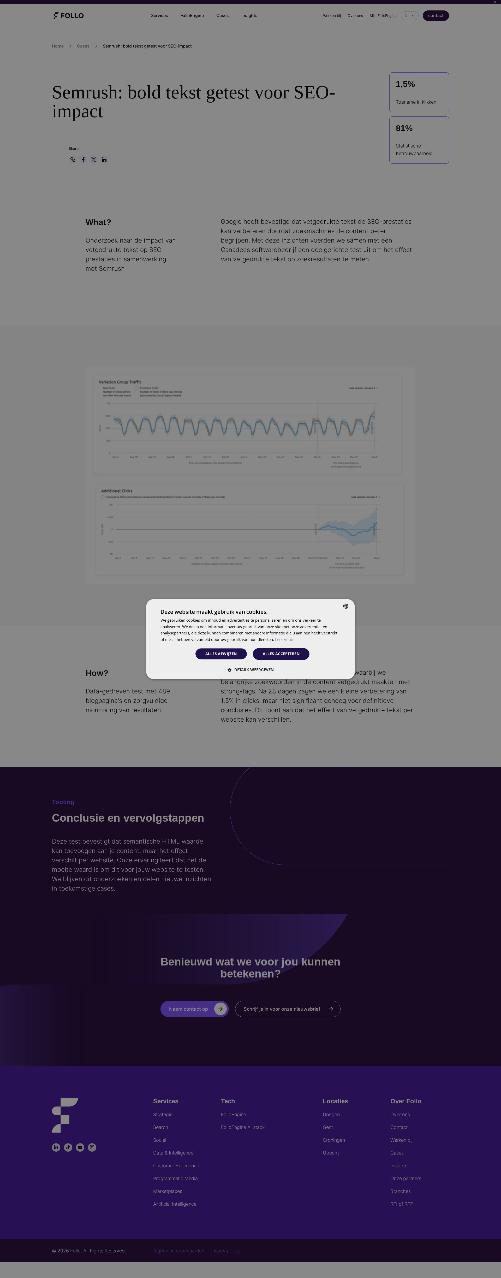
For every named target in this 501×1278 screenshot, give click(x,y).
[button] (250, 670)
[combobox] (345, 606)
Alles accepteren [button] (281, 653)
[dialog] (250, 639)
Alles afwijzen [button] (221, 653)
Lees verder (285, 639)
